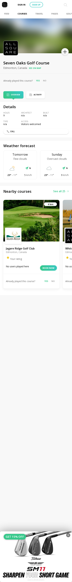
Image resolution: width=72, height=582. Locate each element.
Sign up (36, 4)
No (44, 80)
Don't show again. (36, 579)
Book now (48, 268)
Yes (38, 80)
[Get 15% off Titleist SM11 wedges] (36, 556)
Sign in (21, 4)
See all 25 (59, 191)
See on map (35, 68)
